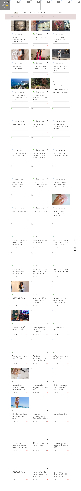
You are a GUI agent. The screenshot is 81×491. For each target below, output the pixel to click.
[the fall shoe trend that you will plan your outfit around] (40, 141)
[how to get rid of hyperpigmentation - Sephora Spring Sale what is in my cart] (40, 402)
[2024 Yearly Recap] (20, 112)
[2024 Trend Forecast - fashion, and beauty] (61, 257)
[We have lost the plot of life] (40, 26)
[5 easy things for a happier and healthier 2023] (61, 431)
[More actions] (27, 34)
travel (62, 17)
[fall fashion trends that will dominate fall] (61, 141)
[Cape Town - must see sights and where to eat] (20, 83)
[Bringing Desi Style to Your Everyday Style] (40, 54)
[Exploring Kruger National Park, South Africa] (40, 83)
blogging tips (55, 17)
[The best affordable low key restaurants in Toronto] (40, 460)
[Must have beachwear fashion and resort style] (20, 402)
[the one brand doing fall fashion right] (20, 141)
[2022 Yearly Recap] (20, 460)
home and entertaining (40, 17)
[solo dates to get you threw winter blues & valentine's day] (61, 228)
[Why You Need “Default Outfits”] (20, 54)
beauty (24, 17)
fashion (18, 17)
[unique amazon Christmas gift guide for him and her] (61, 460)
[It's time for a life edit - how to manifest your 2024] (40, 286)
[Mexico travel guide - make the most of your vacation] (61, 373)
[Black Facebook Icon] (75, 245)
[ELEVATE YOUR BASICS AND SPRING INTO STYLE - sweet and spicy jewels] (61, 199)
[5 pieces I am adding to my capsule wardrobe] (40, 228)
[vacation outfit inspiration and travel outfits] (40, 373)
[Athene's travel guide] (40, 199)
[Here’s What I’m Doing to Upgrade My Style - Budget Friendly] (40, 170)
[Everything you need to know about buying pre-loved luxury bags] (61, 112)
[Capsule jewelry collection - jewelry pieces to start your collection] (20, 373)
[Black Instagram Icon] (75, 248)
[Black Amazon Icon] (75, 243)
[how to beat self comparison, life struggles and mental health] (20, 170)
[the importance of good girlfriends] (20, 315)
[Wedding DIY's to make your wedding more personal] (20, 26)
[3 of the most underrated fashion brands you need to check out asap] (20, 431)
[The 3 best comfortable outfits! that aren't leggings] (40, 344)
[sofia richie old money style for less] (61, 344)
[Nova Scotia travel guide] (61, 315)
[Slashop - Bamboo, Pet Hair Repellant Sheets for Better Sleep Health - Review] (61, 170)
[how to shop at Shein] (61, 402)
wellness (30, 17)
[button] (68, 17)
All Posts (13, 17)
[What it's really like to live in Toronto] (20, 344)
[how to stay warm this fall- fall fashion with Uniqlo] (40, 315)
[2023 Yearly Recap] (20, 286)
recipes (48, 17)
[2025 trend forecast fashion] (40, 112)
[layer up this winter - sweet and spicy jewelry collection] (61, 286)
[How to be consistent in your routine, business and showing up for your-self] (20, 228)
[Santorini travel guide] (20, 199)
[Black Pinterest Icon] (75, 251)
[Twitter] (75, 240)
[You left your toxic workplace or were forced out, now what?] (61, 26)
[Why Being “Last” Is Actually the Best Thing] (61, 54)
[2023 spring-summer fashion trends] (40, 431)
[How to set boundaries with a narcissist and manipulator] (20, 257)
